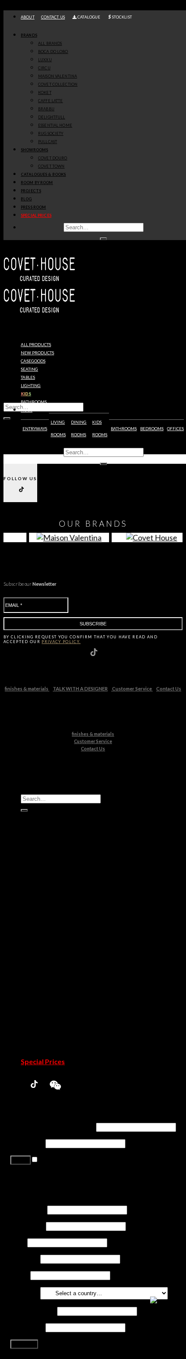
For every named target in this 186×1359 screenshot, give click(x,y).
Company (24, 1258)
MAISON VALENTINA (57, 76)
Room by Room (37, 182)
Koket (47, 938)
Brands (29, 35)
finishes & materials (27, 688)
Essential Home (61, 971)
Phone (19, 1275)
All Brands (50, 43)
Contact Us (168, 688)
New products (37, 352)
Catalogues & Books (43, 174)
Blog (26, 199)
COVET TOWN (51, 166)
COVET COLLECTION (57, 84)
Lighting (31, 385)
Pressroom (39, 1053)
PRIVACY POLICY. (61, 641)
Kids (26, 393)
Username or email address (52, 1126)
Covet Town (56, 1012)
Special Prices (43, 1061)
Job (18, 1242)
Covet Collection (63, 930)
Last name (27, 1226)
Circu (46, 914)
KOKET (44, 92)
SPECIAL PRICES (36, 215)
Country (24, 1292)
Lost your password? (40, 1176)
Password (27, 1143)
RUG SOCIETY (50, 133)
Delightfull (54, 963)
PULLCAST (47, 141)
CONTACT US (53, 17)
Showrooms (34, 149)
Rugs (26, 410)
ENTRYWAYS (34, 428)
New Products (44, 881)
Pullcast (50, 988)
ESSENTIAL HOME (55, 125)
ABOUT (28, 17)
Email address (33, 1310)
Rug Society (55, 979)
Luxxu (46, 906)
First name (28, 1209)
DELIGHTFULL (51, 117)
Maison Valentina (64, 922)
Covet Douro (52, 158)
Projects (31, 190)
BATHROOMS (124, 428)
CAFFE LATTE (50, 100)
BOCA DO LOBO (53, 51)
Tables (28, 377)
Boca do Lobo (59, 898)
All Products (36, 344)
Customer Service (132, 688)
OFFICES (175, 428)
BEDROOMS (152, 428)
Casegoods (33, 361)
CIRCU (44, 68)
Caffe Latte (55, 947)
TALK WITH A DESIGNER (80, 688)
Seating (29, 369)
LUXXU (45, 59)
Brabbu (49, 955)
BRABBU (46, 108)
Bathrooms (34, 402)
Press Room (33, 207)
